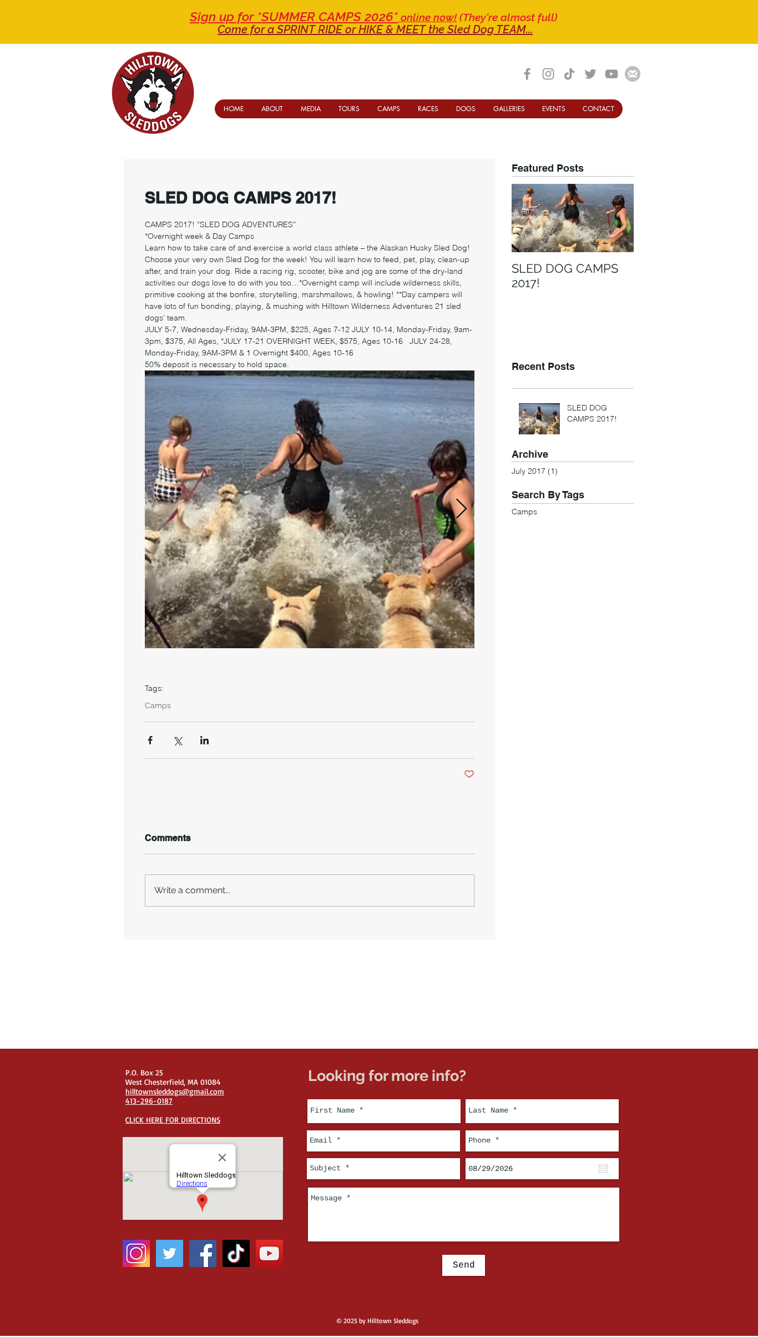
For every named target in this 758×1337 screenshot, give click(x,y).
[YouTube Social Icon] (269, 1253)
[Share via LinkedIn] (204, 740)
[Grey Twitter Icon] (590, 74)
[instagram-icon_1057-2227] (136, 1253)
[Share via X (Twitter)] (177, 740)
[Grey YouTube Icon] (611, 74)
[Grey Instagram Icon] (548, 74)
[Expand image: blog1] (309, 509)
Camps (158, 705)
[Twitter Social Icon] (169, 1253)
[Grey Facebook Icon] (527, 74)
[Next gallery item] (461, 509)
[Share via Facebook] (150, 740)
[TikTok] (569, 74)
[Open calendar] (603, 1168)
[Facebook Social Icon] (202, 1253)
